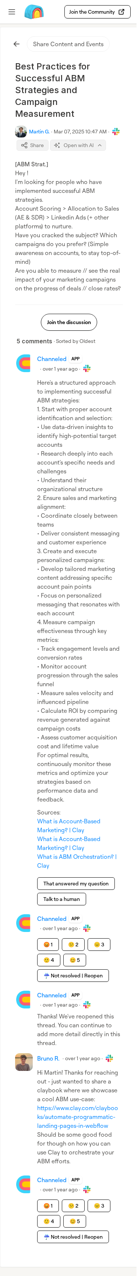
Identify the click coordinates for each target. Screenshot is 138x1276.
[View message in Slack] (116, 131)
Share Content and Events (68, 44)
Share (37, 145)
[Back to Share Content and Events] (16, 44)
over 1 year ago (60, 368)
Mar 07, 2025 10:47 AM (80, 131)
